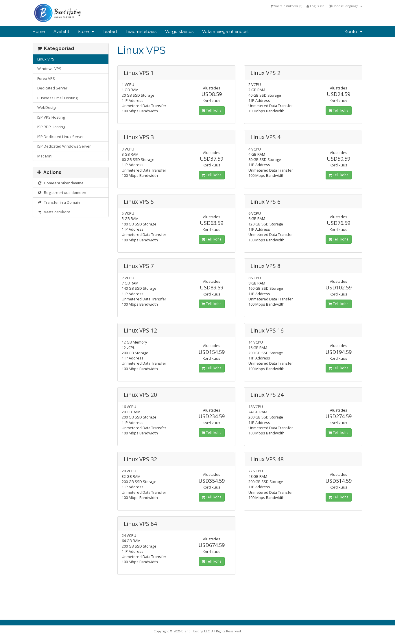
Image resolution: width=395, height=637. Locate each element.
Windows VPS (49, 68)
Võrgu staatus (179, 31)
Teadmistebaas (140, 31)
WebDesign (47, 107)
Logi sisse (316, 6)
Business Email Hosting (57, 97)
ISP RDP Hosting (51, 126)
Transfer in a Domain (61, 202)
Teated (110, 31)
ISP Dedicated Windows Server (64, 146)
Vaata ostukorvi (56, 211)
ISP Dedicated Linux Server (60, 136)
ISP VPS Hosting (51, 117)
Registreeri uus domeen (64, 192)
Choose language (345, 6)
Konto (352, 31)
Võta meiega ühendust (225, 31)
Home (39, 31)
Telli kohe (213, 110)
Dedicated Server (52, 88)
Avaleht (61, 31)
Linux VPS (45, 59)
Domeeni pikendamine (63, 183)
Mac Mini (44, 156)
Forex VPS (46, 78)
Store (84, 31)
